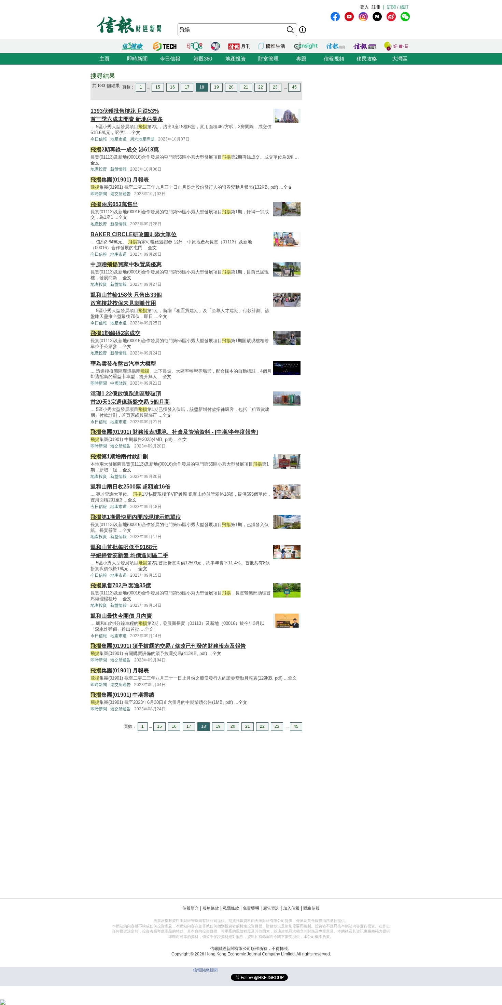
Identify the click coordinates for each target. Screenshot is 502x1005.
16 (172, 87)
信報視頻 (334, 59)
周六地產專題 (142, 139)
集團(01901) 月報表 (119, 180)
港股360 (203, 59)
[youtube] (349, 16)
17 (187, 87)
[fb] (335, 16)
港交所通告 (120, 193)
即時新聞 (137, 59)
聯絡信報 (311, 908)
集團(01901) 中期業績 (122, 695)
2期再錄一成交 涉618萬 (124, 149)
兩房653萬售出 (114, 204)
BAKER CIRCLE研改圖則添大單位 (133, 234)
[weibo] (391, 16)
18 (201, 87)
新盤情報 (118, 169)
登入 (364, 7)
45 (294, 87)
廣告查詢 (271, 908)
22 (260, 87)
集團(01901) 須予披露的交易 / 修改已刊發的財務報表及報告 (168, 646)
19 (216, 87)
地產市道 (118, 139)
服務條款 (211, 908)
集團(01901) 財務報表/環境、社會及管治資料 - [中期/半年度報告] (174, 432)
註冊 (376, 7)
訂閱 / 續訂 (398, 7)
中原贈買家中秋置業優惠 (126, 264)
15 (157, 87)
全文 (135, 132)
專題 (301, 59)
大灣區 (399, 59)
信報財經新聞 (205, 970)
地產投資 (235, 59)
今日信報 (170, 59)
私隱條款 (231, 908)
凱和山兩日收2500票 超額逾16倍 (130, 487)
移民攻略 (367, 59)
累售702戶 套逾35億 (120, 585)
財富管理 (268, 59)
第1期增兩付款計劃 (119, 456)
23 (275, 87)
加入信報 (291, 908)
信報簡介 (190, 908)
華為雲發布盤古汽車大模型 (123, 363)
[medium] (377, 16)
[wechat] (405, 16)
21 (245, 87)
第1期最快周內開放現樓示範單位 (135, 517)
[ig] (363, 16)
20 (231, 87)
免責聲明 (251, 908)
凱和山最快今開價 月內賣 (121, 616)
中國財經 (118, 383)
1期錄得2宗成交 (115, 333)
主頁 (104, 59)
